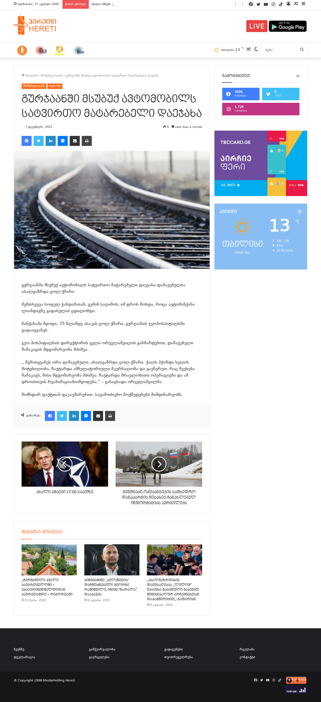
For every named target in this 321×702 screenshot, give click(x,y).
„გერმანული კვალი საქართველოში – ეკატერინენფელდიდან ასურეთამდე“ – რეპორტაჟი (47, 587)
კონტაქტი (247, 657)
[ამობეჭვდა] (87, 141)
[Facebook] (27, 141)
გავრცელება (99, 657)
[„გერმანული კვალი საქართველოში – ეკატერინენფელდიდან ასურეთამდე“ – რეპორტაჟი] (49, 559)
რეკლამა (247, 649)
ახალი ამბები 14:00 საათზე (111, 4)
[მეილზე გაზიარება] (75, 141)
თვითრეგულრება (178, 657)
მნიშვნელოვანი (52, 75)
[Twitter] (39, 141)
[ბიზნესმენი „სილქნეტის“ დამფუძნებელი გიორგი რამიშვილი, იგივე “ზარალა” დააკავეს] (111, 559)
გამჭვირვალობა (102, 649)
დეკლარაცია (24, 657)
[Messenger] (63, 141)
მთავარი (31, 75)
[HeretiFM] (41, 23)
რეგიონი (55, 86)
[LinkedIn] (51, 141)
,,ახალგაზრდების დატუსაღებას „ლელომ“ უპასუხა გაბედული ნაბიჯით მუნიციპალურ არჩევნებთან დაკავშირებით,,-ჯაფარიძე (173, 589)
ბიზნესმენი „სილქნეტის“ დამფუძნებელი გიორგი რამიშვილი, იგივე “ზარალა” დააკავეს (110, 587)
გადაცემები (173, 649)
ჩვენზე (19, 649)
